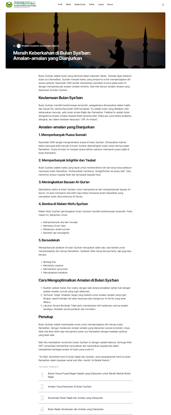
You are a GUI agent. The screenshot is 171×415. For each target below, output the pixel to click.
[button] (163, 4)
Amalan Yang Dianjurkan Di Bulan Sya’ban (69, 386)
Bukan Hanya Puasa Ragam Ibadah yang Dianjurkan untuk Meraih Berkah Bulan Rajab (89, 375)
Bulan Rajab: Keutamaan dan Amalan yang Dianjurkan (76, 409)
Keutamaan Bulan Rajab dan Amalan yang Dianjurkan (75, 397)
